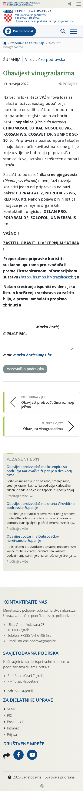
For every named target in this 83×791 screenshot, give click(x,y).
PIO (9, 715)
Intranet (13, 728)
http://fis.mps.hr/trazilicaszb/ (48, 277)
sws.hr (41, 785)
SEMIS (12, 709)
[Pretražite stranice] (63, 31)
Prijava (12, 734)
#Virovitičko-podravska (25, 369)
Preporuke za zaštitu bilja (27, 43)
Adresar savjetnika (21, 690)
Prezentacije (16, 721)
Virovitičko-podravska (45, 59)
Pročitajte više (18, 496)
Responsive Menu (69, 4)
